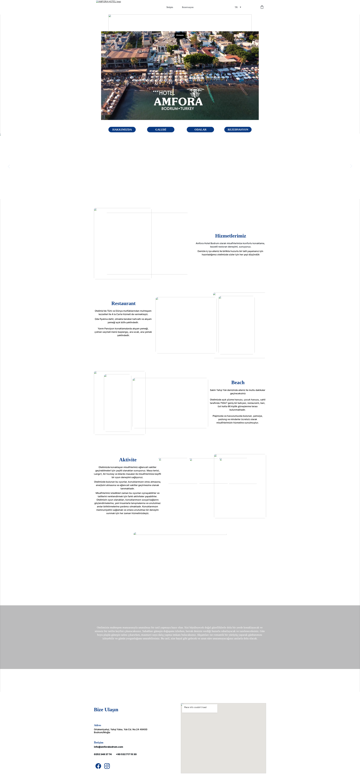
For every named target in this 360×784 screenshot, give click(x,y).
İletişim (169, 7)
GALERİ (160, 129)
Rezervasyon (188, 7)
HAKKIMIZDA (122, 129)
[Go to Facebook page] (98, 766)
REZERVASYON (238, 129)
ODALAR (200, 129)
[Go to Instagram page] (107, 766)
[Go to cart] (262, 7)
